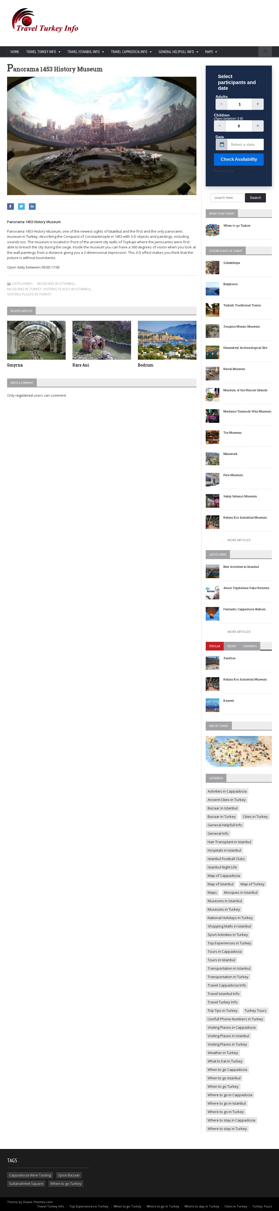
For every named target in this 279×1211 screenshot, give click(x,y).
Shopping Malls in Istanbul (229, 926)
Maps (212, 892)
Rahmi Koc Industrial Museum (245, 517)
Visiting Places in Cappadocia (232, 1027)
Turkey (32, 236)
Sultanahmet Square (26, 1183)
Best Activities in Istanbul (241, 567)
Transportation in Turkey (228, 976)
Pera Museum (233, 475)
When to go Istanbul (224, 1078)
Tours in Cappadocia (225, 951)
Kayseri (228, 700)
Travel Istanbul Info (223, 993)
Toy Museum (232, 432)
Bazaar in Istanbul (223, 808)
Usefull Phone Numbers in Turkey (235, 1018)
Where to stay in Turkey (227, 1128)
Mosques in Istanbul (240, 892)
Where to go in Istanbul (227, 1103)
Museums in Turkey (24, 288)
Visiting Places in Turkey (29, 294)
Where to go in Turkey (226, 1111)
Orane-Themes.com (38, 1202)
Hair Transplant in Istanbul (229, 841)
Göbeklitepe (231, 263)
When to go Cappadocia (227, 1069)
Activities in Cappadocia (227, 791)
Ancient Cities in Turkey (227, 799)
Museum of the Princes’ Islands (245, 390)
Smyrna (15, 365)
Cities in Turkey (255, 816)
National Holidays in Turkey (230, 917)
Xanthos (229, 658)
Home (15, 51)
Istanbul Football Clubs (226, 858)
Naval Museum (234, 369)
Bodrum (146, 365)
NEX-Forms (245, 171)
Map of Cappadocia (224, 875)
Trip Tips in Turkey (223, 1010)
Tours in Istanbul (221, 959)
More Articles (239, 540)
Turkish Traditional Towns (242, 305)
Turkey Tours (255, 1010)
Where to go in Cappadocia (230, 1094)
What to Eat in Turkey (225, 1061)
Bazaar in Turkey (222, 816)
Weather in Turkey (223, 1052)
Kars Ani (80, 365)
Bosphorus (230, 284)
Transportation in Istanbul (229, 968)
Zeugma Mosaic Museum (241, 326)
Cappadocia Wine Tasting (30, 1175)
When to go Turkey (236, 225)
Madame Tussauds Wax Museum (247, 411)
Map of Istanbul (220, 884)
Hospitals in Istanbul (224, 850)
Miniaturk (230, 454)
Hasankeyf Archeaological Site (245, 348)
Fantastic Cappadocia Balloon (244, 609)
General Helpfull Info (225, 824)
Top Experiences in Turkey (229, 943)
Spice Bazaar (69, 1175)
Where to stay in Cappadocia (231, 1120)
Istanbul (115, 231)
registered (25, 395)
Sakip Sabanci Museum (240, 496)
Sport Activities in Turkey (228, 934)
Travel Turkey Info (223, 1002)
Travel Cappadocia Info (227, 985)
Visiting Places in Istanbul (67, 288)
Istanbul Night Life (222, 867)
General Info (218, 833)
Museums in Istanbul (56, 283)
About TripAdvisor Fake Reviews (246, 588)
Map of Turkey (253, 884)
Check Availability (239, 159)
